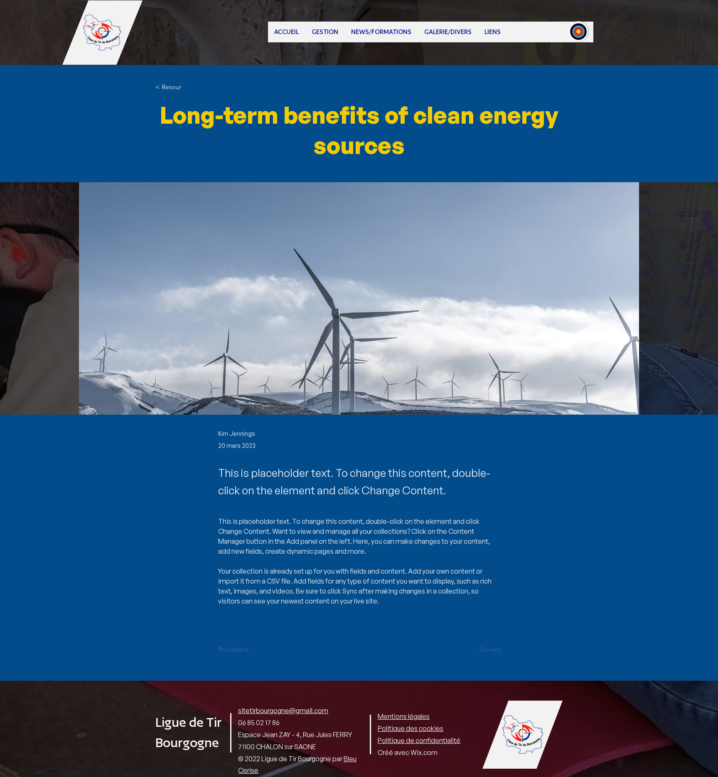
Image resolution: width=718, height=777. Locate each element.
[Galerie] (578, 30)
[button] (324, 32)
